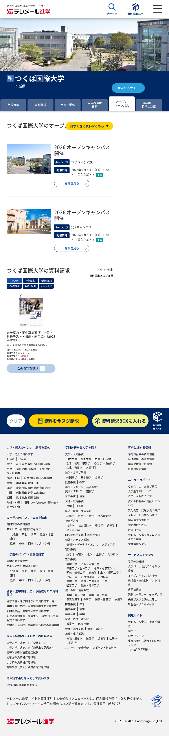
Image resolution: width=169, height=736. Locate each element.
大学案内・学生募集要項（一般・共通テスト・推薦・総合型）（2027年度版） (31, 336)
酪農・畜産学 (103, 599)
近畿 (9, 487)
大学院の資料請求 (17, 561)
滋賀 (18, 487)
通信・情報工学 (75, 572)
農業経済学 (73, 599)
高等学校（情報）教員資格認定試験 (28, 667)
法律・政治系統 (74, 501)
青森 (18, 464)
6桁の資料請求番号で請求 (22, 685)
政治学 (79, 506)
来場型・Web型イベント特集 (144, 582)
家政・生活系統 (74, 633)
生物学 (100, 554)
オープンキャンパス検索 (142, 575)
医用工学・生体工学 (78, 568)
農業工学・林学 (98, 595)
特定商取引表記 (137, 525)
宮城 (30, 464)
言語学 (99, 477)
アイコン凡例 (105, 269)
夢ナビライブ (136, 636)
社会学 (70, 525)
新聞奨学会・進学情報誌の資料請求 (28, 611)
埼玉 (36, 469)
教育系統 (70, 482)
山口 (42, 492)
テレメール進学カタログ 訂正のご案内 (144, 537)
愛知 (30, 483)
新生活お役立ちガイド (141, 604)
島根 (30, 492)
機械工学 (71, 564)
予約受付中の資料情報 (141, 454)
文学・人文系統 (74, 454)
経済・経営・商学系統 (78, 511)
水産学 (119, 599)
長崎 (50, 502)
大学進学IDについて (140, 491)
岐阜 (24, 483)
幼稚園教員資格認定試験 (21, 657)
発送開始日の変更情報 (141, 459)
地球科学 (113, 554)
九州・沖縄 (13, 502)
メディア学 (108, 544)
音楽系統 (70, 496)
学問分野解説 (136, 561)
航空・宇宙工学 (90, 564)
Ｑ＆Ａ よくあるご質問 (142, 486)
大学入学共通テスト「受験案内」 (26, 642)
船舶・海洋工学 (90, 585)
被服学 (90, 638)
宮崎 (38, 502)
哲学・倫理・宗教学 (78, 463)
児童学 (102, 638)
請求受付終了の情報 (140, 464)
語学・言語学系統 (75, 472)
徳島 (24, 497)
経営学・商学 (86, 516)
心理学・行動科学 (104, 463)
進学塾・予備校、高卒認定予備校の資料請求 (33, 625)
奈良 (42, 487)
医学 (82, 604)
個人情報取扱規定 (138, 520)
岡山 (24, 492)
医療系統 (70, 604)
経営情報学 (104, 516)
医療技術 (83, 623)
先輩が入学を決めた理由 (142, 599)
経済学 (70, 516)
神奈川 (11, 473)
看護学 (70, 623)
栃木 (24, 469)
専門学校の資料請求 (18, 524)
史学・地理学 (103, 459)
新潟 (26, 478)
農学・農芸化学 (75, 595)
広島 (36, 492)
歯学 (82, 609)
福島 (48, 464)
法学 (69, 506)
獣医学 (87, 599)
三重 (36, 483)
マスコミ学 (73, 530)
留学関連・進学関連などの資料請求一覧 (30, 601)
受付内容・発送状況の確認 (144, 510)
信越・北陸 (13, 478)
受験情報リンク (137, 544)
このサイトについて (140, 496)
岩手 (24, 464)
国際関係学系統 (74, 534)
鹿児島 (11, 506)
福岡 (26, 502)
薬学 (82, 614)
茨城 (18, 469)
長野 (32, 478)
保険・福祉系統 (74, 629)
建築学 (93, 572)
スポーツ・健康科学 (104, 647)
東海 (9, 483)
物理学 (79, 554)
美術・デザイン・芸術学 (79, 491)
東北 (9, 464)
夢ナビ (132, 631)
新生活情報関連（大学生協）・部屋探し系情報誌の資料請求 (32, 618)
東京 (48, 469)
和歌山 (49, 487)
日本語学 (86, 477)
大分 (32, 502)
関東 (9, 469)
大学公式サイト (128, 88)
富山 (38, 478)
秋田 (36, 464)
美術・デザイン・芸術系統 (81, 487)
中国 (9, 492)
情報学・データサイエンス (82, 544)
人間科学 (91, 467)
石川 (44, 478)
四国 (9, 497)
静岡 (18, 483)
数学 (69, 554)
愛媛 (30, 497)
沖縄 (17, 506)
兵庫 (36, 487)
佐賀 (44, 502)
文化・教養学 (74, 467)
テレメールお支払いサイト (144, 515)
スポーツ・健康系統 (77, 647)
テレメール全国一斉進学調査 (144, 624)
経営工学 (71, 585)
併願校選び (134, 589)
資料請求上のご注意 (101, 275)
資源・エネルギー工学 (94, 581)
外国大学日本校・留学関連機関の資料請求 (32, 606)
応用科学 (103, 577)
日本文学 (71, 459)
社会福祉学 (84, 525)
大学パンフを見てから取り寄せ (144, 568)
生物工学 (71, 581)
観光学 (111, 525)
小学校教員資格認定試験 (21, 662)
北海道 (11, 459)
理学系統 (70, 549)
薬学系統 (70, 614)
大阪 (30, 487)
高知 (36, 497)
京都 (24, 487)
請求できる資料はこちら (87, 126)
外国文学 (86, 459)
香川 (18, 497)
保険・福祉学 (95, 629)
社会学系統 (71, 520)
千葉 (42, 469)
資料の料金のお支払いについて (144, 503)
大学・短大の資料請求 (20, 454)
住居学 (113, 638)
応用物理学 (87, 577)
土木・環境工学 (109, 572)
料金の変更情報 (137, 469)
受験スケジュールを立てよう (145, 594)
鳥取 (18, 492)
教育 (82, 482)
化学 (89, 554)
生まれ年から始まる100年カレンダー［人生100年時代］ (145, 645)
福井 (50, 478)
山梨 (17, 473)
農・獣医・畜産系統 (77, 590)
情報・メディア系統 (77, 539)
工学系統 (70, 559)
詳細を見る (72, 183)
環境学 (99, 525)
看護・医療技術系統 (77, 619)
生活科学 (71, 642)
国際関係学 (94, 534)
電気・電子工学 (103, 568)
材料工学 (71, 577)
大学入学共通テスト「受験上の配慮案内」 (32, 647)
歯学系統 (70, 609)
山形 (42, 464)
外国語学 (71, 477)
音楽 (82, 496)
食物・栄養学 (74, 638)
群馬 (30, 469)
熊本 (56, 502)
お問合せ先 (134, 530)
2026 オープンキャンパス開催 (82, 149)
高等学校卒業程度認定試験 (22, 652)
